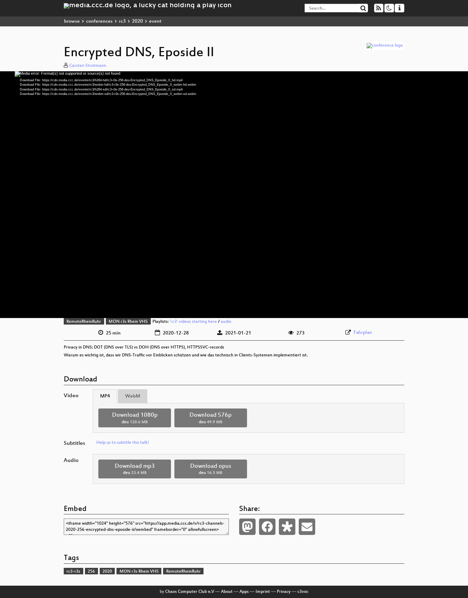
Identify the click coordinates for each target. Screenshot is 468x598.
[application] (234, 194)
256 (91, 571)
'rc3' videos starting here (193, 321)
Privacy (284, 591)
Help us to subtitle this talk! (122, 442)
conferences (99, 21)
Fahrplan (363, 332)
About (227, 591)
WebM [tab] (132, 396)
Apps (244, 591)
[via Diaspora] (287, 526)
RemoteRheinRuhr (83, 321)
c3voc (302, 591)
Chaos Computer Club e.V (189, 591)
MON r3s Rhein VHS (128, 321)
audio (226, 321)
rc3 (122, 21)
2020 (137, 21)
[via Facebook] (267, 526)
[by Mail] (307, 526)
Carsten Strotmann (87, 65)
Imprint (263, 591)
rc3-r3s (73, 571)
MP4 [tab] (105, 396)
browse (72, 21)
